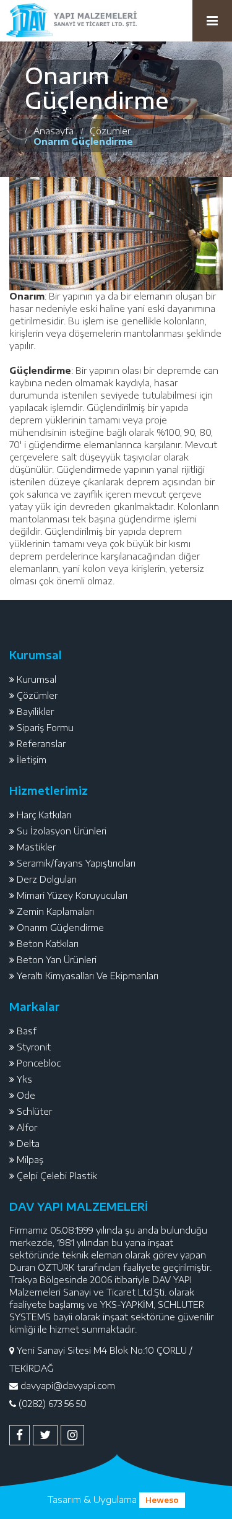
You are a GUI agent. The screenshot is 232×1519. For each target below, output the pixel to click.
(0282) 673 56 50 (53, 1403)
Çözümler (37, 695)
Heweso (162, 1500)
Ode (26, 1095)
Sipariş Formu (45, 727)
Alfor (27, 1127)
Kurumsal (36, 679)
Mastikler (36, 847)
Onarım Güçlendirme (60, 927)
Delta (28, 1143)
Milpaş (30, 1159)
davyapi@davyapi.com (67, 1385)
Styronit (34, 1047)
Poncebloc (39, 1063)
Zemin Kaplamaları (55, 911)
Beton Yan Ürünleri (57, 959)
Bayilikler (35, 711)
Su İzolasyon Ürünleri (61, 831)
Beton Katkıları (48, 943)
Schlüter (34, 1111)
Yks (24, 1079)
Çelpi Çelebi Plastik (57, 1176)
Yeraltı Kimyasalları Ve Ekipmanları (87, 976)
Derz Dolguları (47, 879)
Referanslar (41, 743)
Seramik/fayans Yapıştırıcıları (76, 863)
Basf (27, 1031)
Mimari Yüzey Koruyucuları (72, 895)
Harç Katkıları (44, 815)
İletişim (31, 760)
